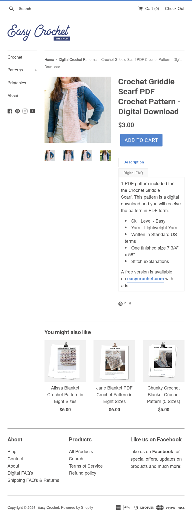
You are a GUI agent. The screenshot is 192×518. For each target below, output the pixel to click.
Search (76, 458)
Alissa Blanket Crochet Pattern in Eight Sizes (65, 394)
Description (134, 162)
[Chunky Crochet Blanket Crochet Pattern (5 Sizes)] (163, 361)
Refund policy (82, 472)
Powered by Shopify (77, 507)
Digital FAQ (133, 173)
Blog (12, 451)
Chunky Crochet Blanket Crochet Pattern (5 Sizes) (163, 394)
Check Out (174, 8)
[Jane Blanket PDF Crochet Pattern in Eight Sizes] (114, 361)
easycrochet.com (145, 278)
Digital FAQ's (20, 472)
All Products (81, 451)
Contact (15, 458)
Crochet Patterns (22, 63)
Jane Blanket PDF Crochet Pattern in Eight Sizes (114, 394)
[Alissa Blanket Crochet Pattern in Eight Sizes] (65, 361)
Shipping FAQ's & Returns (33, 480)
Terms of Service (86, 465)
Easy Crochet (48, 507)
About (13, 95)
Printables (17, 82)
